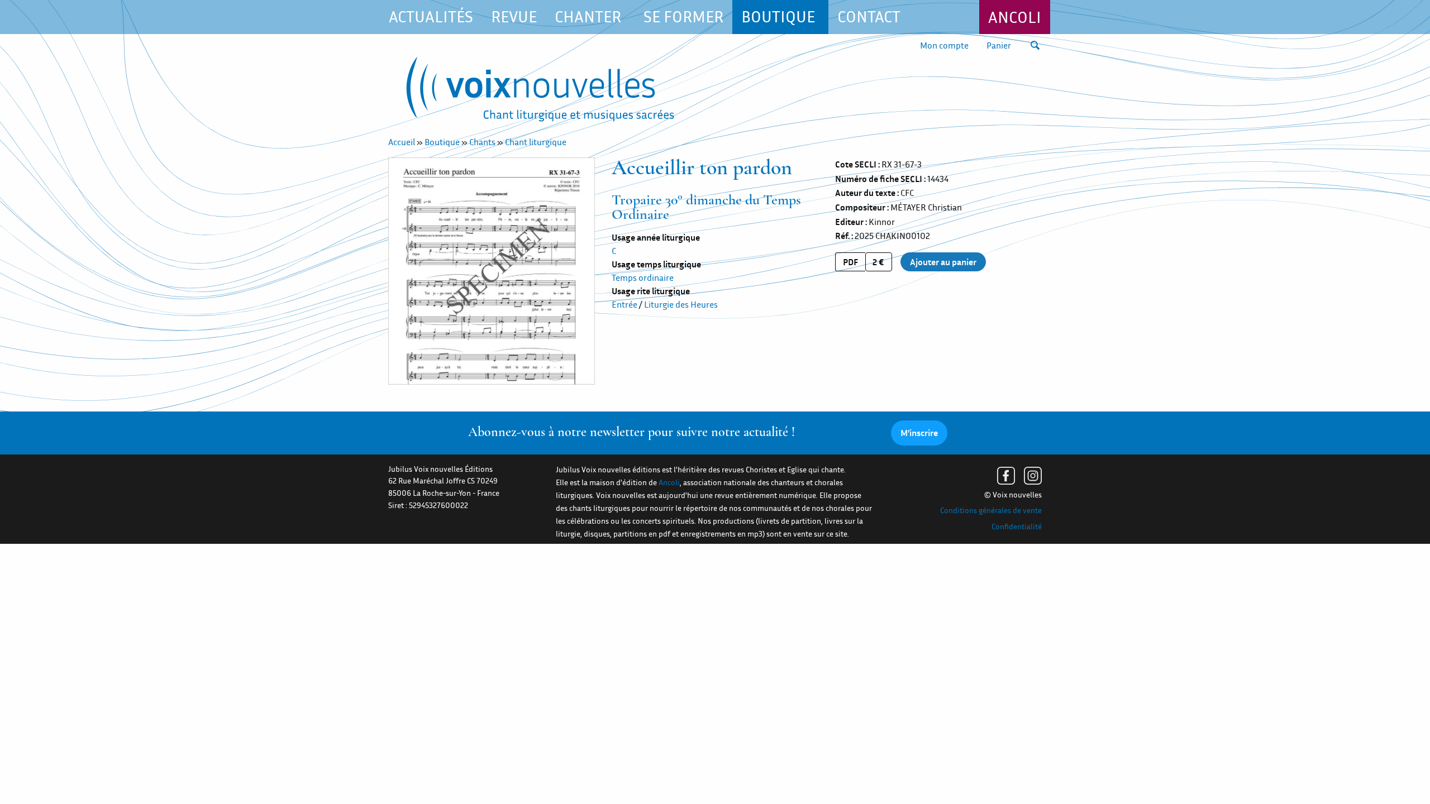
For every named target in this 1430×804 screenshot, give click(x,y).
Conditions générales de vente (991, 510)
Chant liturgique (535, 141)
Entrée (624, 304)
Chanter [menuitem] (588, 16)
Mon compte (944, 45)
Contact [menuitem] (868, 16)
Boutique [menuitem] (778, 16)
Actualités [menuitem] (431, 16)
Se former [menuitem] (683, 16)
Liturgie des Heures (681, 304)
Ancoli (1014, 17)
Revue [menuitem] (514, 16)
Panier (998, 45)
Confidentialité (1017, 526)
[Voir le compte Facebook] (1006, 476)
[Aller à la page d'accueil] (540, 91)
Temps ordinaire (643, 277)
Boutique (442, 141)
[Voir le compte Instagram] (1033, 476)
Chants (482, 141)
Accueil (401, 141)
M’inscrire (919, 432)
